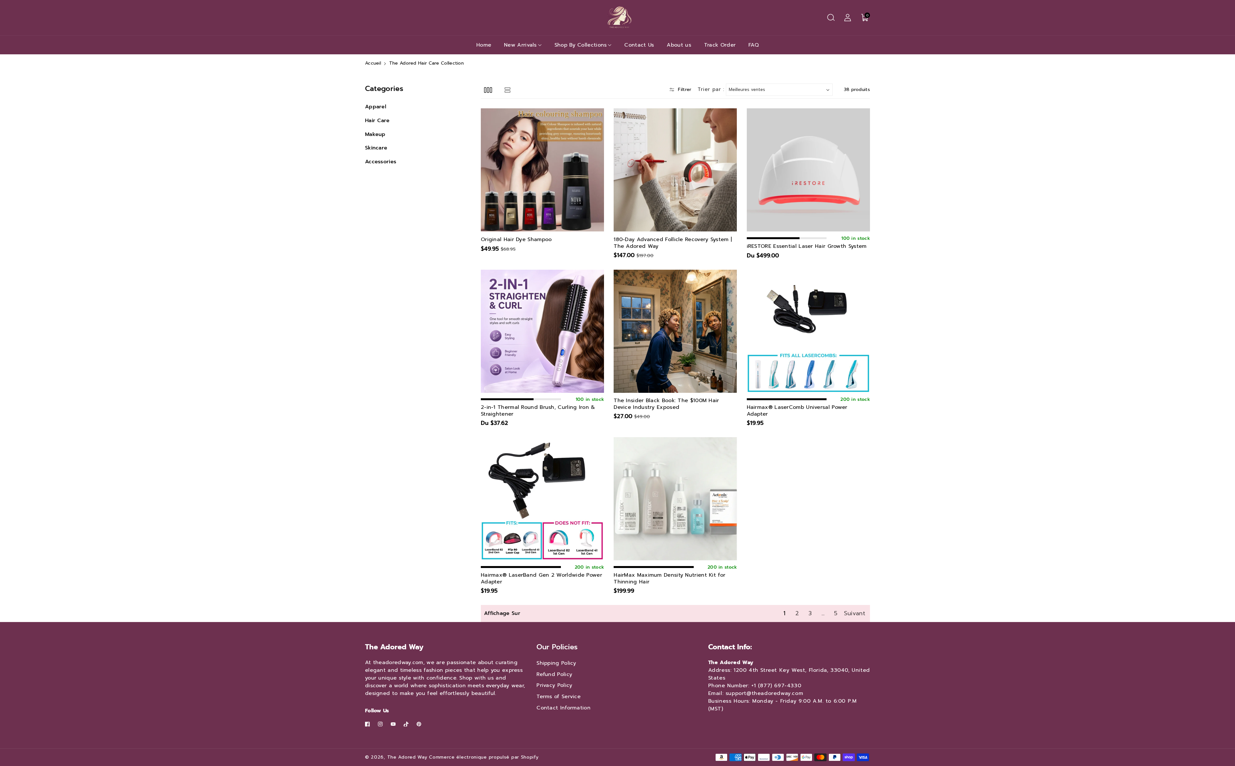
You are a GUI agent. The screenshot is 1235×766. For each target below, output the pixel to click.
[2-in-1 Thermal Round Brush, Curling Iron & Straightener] (542, 331)
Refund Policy (554, 674)
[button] (830, 17)
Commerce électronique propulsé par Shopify (483, 757)
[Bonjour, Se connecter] (847, 18)
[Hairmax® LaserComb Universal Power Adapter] (808, 331)
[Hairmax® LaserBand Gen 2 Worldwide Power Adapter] (542, 498)
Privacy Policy (554, 685)
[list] (507, 89)
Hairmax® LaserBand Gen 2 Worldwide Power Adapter (541, 578)
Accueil (373, 63)
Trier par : (711, 89)
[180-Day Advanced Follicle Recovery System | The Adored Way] (675, 169)
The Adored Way (407, 757)
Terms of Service (558, 696)
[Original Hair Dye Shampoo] (542, 169)
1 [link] (784, 613)
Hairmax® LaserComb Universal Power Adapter (797, 411)
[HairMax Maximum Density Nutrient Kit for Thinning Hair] (675, 498)
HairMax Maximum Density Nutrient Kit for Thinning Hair (669, 578)
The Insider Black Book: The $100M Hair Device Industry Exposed (666, 404)
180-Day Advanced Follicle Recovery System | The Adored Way (673, 243)
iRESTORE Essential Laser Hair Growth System (807, 246)
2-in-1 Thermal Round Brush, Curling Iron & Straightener (538, 411)
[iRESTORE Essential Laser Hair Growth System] (808, 169)
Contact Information (563, 708)
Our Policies (557, 647)
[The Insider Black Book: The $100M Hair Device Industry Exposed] (675, 331)
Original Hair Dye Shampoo (516, 239)
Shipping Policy (556, 663)
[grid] (488, 89)
